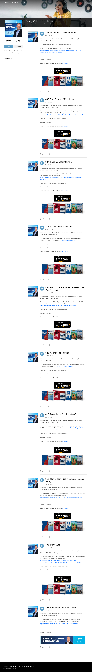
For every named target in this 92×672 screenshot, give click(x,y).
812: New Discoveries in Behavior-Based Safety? (64, 480)
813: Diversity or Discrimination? (60, 414)
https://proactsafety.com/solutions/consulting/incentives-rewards (58, 305)
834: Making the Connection (58, 226)
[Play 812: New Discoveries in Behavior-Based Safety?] (42, 480)
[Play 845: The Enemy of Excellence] (42, 100)
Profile (23, 2)
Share (9, 46)
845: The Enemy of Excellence (59, 99)
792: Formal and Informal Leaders (61, 607)
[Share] (49, 91)
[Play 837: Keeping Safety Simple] (42, 163)
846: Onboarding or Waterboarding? (62, 32)
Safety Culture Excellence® (41, 21)
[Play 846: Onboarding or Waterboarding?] (42, 34)
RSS (19, 46)
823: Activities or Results (57, 353)
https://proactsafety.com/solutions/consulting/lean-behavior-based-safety (61, 497)
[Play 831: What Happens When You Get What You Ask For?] (42, 288)
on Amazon (65, 63)
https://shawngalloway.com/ (68, 240)
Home (7, 2)
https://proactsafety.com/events (64, 366)
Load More (56, 654)
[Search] (85, 2)
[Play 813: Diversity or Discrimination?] (42, 415)
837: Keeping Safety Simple (58, 162)
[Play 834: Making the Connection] (42, 228)
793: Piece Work (53, 545)
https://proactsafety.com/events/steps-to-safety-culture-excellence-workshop (62, 114)
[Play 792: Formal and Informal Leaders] (42, 609)
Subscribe (14, 2)
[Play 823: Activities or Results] (42, 354)
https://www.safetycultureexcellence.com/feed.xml (41, 24)
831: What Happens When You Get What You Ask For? (64, 288)
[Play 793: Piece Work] (42, 546)
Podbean (15, 668)
